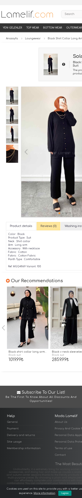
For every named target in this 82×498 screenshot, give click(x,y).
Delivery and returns (21, 435)
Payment (13, 428)
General (12, 422)
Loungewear (33, 38)
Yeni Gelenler (12, 27)
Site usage (14, 441)
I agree (65, 493)
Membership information (24, 448)
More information (44, 493)
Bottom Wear (52, 27)
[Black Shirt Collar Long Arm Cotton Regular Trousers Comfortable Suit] (27, 318)
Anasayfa (12, 38)
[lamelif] (27, 14)
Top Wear (32, 27)
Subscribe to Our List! (41, 396)
